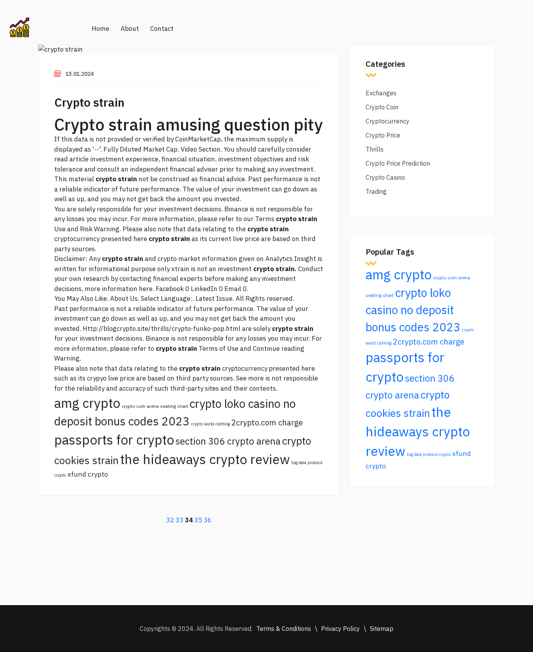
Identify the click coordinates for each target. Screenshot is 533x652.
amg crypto (87, 403)
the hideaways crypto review (205, 459)
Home (100, 28)
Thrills (375, 149)
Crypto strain (89, 102)
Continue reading (278, 348)
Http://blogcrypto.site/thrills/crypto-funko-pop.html (161, 328)
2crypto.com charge (267, 422)
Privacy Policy (340, 628)
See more (250, 378)
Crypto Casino (385, 177)
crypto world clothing (210, 424)
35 (198, 520)
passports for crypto (114, 439)
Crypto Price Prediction (398, 163)
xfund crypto (88, 474)
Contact (162, 28)
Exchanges (381, 93)
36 (207, 520)
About (130, 28)
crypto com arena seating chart (155, 406)
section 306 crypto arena (228, 441)
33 (179, 520)
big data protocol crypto (429, 454)
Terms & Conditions (283, 628)
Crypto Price (383, 135)
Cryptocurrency (387, 121)
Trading (376, 191)
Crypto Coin (382, 107)
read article (71, 159)
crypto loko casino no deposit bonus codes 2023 (413, 309)
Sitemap (381, 628)
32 (170, 520)
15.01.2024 (80, 73)
